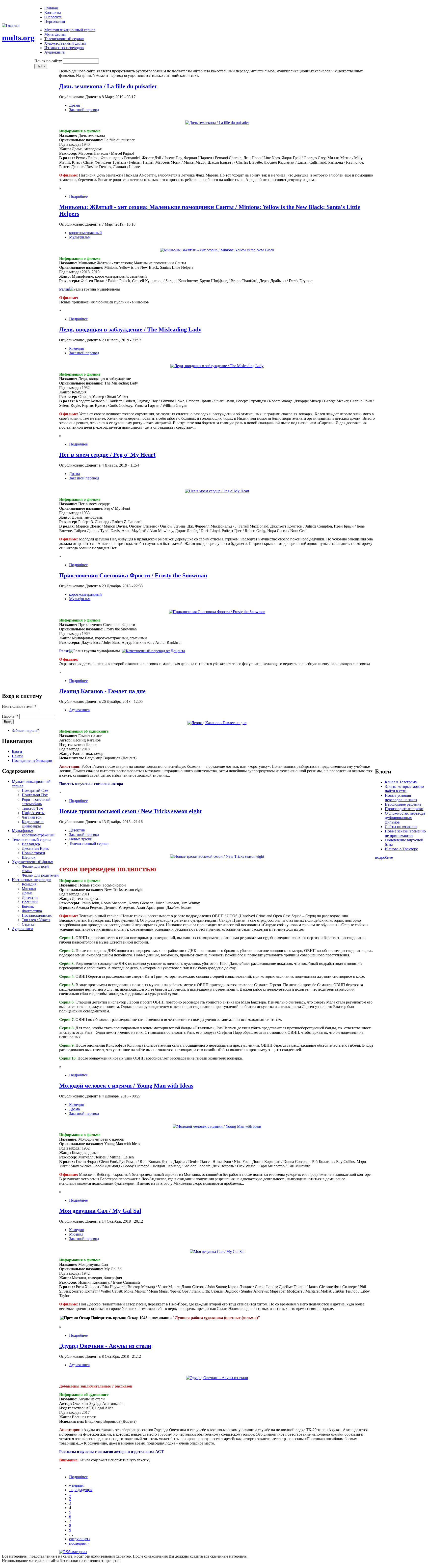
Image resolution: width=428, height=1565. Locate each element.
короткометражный (38, 835)
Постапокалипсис (37, 915)
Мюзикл (29, 888)
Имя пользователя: (19, 706)
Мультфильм (55, 34)
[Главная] (10, 25)
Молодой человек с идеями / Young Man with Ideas (126, 1085)
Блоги (17, 751)
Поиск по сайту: (48, 61)
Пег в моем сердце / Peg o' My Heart (107, 454)
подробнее (384, 857)
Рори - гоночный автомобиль (36, 801)
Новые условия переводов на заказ (401, 797)
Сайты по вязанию (401, 827)
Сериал (28, 924)
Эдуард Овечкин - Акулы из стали (105, 1346)
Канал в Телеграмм (401, 782)
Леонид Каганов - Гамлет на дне (102, 691)
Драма (27, 893)
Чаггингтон (32, 817)
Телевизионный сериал (64, 39)
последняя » (79, 1543)
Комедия (29, 884)
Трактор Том (32, 808)
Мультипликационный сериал (69, 30)
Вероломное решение (403, 804)
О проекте (53, 17)
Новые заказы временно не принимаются (405, 833)
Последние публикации (32, 760)
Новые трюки (33, 853)
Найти (17, 756)
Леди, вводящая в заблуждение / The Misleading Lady (130, 329)
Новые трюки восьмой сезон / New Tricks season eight (130, 811)
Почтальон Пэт (35, 795)
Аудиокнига (79, 710)
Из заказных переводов (64, 48)
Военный (30, 902)
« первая (76, 1485)
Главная (51, 8)
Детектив (30, 897)
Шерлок (28, 857)
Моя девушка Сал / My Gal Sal (100, 1211)
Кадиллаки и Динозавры (33, 824)
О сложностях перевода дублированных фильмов (405, 817)
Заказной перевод (84, 110)
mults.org (18, 37)
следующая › (79, 1539)
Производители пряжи (404, 809)
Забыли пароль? (25, 730)
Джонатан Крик (35, 848)
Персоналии (54, 21)
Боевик (28, 906)
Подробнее (78, 196)
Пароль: (10, 716)
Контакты (52, 12)
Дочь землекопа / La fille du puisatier (108, 86)
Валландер (31, 844)
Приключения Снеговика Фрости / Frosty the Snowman (133, 575)
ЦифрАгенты (33, 813)
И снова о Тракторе (401, 849)
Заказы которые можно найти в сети (404, 788)
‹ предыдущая (80, 1490)
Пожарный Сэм (35, 790)
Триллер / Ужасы (36, 920)
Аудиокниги (54, 52)
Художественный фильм (65, 43)
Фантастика (32, 911)
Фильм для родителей (40, 875)
